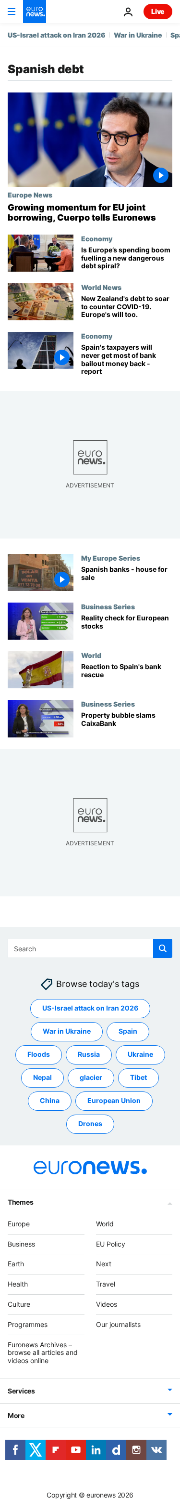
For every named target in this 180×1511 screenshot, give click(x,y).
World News (101, 287)
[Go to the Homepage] (34, 11)
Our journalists (118, 1324)
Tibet (138, 1077)
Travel (105, 1284)
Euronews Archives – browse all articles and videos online (43, 1352)
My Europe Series (110, 558)
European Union (114, 1100)
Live (158, 11)
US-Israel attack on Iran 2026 (57, 35)
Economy (96, 238)
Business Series (108, 606)
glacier (91, 1077)
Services (21, 1391)
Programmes (28, 1324)
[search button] (162, 948)
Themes (20, 1202)
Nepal (42, 1077)
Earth (16, 1264)
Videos (106, 1304)
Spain (128, 1031)
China (50, 1100)
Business (21, 1243)
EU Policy (110, 1243)
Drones (90, 1123)
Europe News (30, 194)
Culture (19, 1304)
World (91, 655)
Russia (89, 1054)
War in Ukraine (138, 35)
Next (103, 1264)
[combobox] (90, 948)
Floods (38, 1054)
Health (18, 1284)
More (16, 1415)
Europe (19, 1224)
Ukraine (140, 1054)
